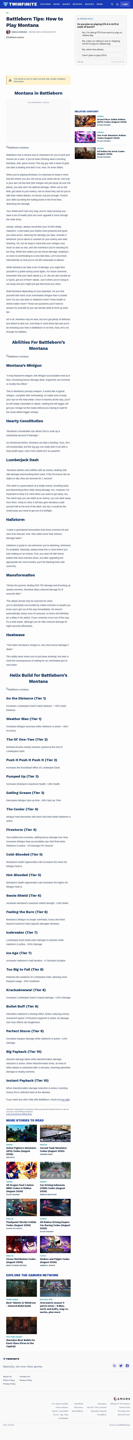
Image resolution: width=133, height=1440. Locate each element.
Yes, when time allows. (93, 49)
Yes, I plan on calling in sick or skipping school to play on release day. (101, 42)
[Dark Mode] (117, 4)
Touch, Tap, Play (60, 1415)
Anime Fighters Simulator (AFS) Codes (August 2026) (21, 1151)
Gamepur (102, 1404)
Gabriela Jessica (47, 1265)
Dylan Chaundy (13, 1194)
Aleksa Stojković (14, 1228)
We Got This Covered (96, 1407)
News (56, 4)
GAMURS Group (124, 1425)
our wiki (65, 1099)
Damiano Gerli (46, 1154)
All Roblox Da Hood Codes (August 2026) (111, 152)
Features (45, 4)
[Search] (112, 4)
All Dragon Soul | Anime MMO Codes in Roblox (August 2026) (20, 1188)
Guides (66, 4)
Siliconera (78, 1407)
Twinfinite (78, 1404)
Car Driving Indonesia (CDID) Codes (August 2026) (52, 1188)
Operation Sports (98, 1411)
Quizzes (89, 4)
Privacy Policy (9, 1384)
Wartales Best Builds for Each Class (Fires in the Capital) (20, 1343)
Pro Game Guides (60, 1404)
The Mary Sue (123, 1411)
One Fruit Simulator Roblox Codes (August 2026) (111, 136)
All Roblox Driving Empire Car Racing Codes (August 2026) (55, 1225)
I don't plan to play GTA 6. (94, 55)
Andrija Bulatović (48, 1194)
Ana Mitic (10, 1157)
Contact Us (25, 1376)
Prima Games (62, 1407)
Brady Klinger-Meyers (16, 1265)
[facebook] (127, 1365)
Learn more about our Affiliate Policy (19, 1114)
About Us (7, 1376)
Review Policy (26, 1380)
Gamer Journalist (60, 1411)
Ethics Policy (9, 1380)
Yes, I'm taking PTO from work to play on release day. (102, 34)
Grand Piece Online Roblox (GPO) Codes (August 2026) (112, 120)
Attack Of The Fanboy (120, 1404)
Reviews (77, 4)
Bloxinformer (124, 1415)
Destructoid (124, 1407)
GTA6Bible (63, 1418)
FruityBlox (101, 1415)
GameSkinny (77, 1411)
